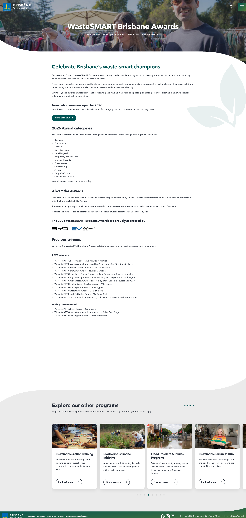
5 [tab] (152, 495)
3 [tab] (144, 495)
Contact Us (41, 516)
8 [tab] (164, 495)
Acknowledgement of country (77, 516)
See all (187, 406)
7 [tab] (160, 495)
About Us (31, 516)
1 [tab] (137, 495)
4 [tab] (148, 495)
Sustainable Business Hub (168, 454)
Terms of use (51, 516)
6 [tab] (156, 495)
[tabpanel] (76, 456)
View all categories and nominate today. (72, 181)
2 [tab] (141, 495)
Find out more (65, 482)
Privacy (61, 516)
